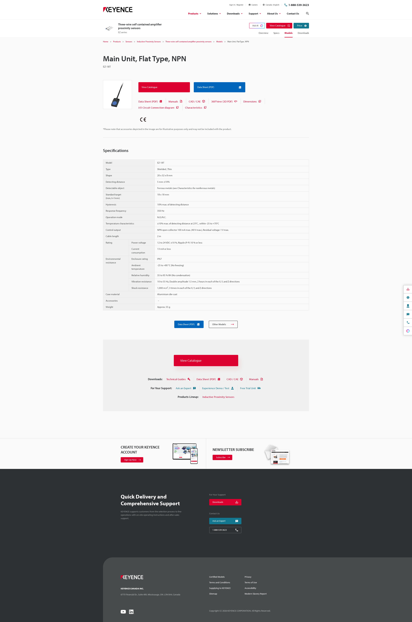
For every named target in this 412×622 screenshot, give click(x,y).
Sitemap (213, 593)
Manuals (173, 101)
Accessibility (250, 588)
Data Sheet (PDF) (148, 101)
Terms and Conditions (219, 582)
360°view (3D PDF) (222, 101)
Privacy (248, 576)
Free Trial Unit (248, 388)
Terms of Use (251, 582)
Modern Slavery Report (256, 593)
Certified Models (217, 576)
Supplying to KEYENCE (220, 588)
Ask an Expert (183, 388)
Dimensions (250, 101)
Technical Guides (176, 379)
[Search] (307, 13)
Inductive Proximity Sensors (218, 396)
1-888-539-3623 (298, 5)
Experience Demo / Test (215, 388)
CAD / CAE (195, 101)
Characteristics (193, 107)
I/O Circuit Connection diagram (156, 107)
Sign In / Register (236, 5)
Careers (255, 5)
